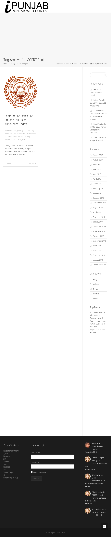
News (7, 133)
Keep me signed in (41, 472)
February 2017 (99, 188)
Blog (32, 130)
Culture (96, 284)
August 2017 (98, 160)
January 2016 (98, 222)
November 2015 (99, 231)
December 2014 (99, 265)
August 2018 (98, 155)
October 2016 (98, 198)
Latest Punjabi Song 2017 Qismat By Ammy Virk (98, 103)
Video (95, 298)
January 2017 (98, 193)
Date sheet (31, 133)
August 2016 (98, 207)
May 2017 (97, 174)
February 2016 (99, 217)
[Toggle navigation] (104, 5)
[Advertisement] (55, 35)
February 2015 (99, 255)
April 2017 (97, 179)
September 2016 (99, 203)
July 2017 (96, 164)
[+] (20, 92)
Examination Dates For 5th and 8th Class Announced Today (19, 120)
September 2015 (99, 241)
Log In (36, 478)
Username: (35, 452)
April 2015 (97, 245)
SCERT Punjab (16, 140)
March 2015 (97, 250)
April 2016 (97, 212)
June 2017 (97, 169)
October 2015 (98, 236)
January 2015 (98, 260)
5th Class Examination (18, 133)
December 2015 (99, 226)
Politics (96, 294)
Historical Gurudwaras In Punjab (96, 92)
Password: (35, 462)
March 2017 (97, 183)
